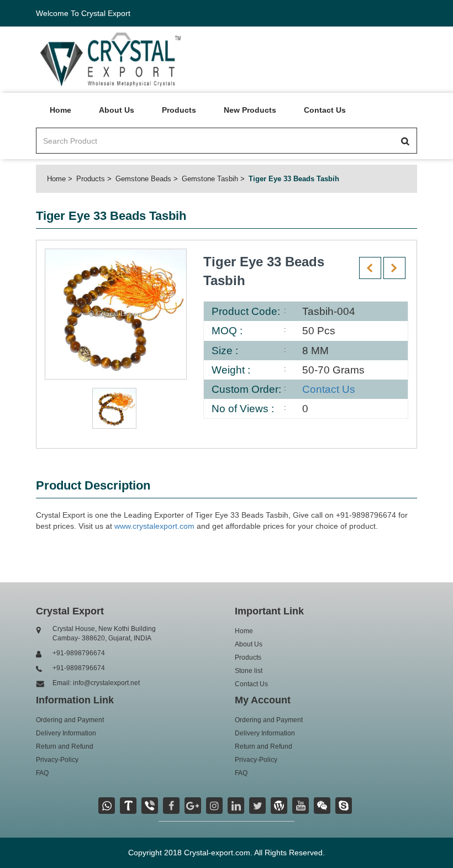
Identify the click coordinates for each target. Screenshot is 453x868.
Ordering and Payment (70, 720)
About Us (116, 110)
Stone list (248, 671)
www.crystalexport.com (154, 526)
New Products (250, 110)
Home (60, 110)
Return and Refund (64, 746)
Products (179, 110)
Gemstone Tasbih (210, 179)
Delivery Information (66, 733)
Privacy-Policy (57, 760)
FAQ (42, 773)
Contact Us (325, 110)
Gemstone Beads (143, 179)
